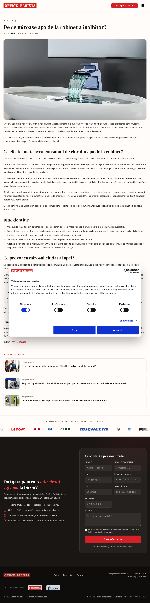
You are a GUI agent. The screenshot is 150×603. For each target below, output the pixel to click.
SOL (144, 597)
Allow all (117, 330)
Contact (81, 575)
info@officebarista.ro (119, 573)
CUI (86, 474)
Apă (65, 575)
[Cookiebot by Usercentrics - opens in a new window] (126, 271)
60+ (136, 479)
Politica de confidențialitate (99, 597)
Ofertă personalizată (124, 5)
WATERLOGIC (19, 341)
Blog (14, 20)
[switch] (58, 310)
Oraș (88, 486)
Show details (126, 320)
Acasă (6, 20)
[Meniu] (142, 5)
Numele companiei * (125, 462)
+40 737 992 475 (138, 573)
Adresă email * (122, 486)
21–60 (127, 479)
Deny (74, 330)
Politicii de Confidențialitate (100, 532)
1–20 (118, 479)
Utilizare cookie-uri (123, 597)
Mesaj (88, 510)
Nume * (88, 462)
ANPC (137, 597)
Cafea (56, 575)
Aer (71, 575)
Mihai (12, 33)
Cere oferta (111, 539)
